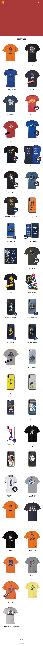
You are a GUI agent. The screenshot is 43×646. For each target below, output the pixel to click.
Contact (21, 636)
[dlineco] (7, 2)
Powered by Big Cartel (21, 643)
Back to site (21, 639)
